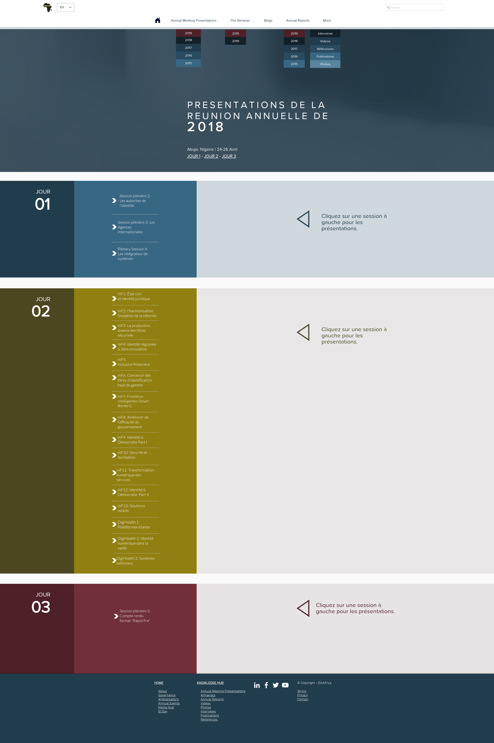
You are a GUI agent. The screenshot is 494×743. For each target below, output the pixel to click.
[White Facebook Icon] (266, 685)
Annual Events (169, 704)
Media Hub (166, 708)
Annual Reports (212, 699)
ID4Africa (324, 683)
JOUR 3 (229, 156)
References (209, 720)
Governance (167, 695)
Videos (206, 704)
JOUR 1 (193, 156)
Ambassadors (168, 699)
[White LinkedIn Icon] (257, 685)
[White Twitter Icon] (276, 685)
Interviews (208, 712)
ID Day (162, 712)
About (162, 691)
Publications (210, 716)
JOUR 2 (211, 156)
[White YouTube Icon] (285, 685)
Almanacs (208, 695)
